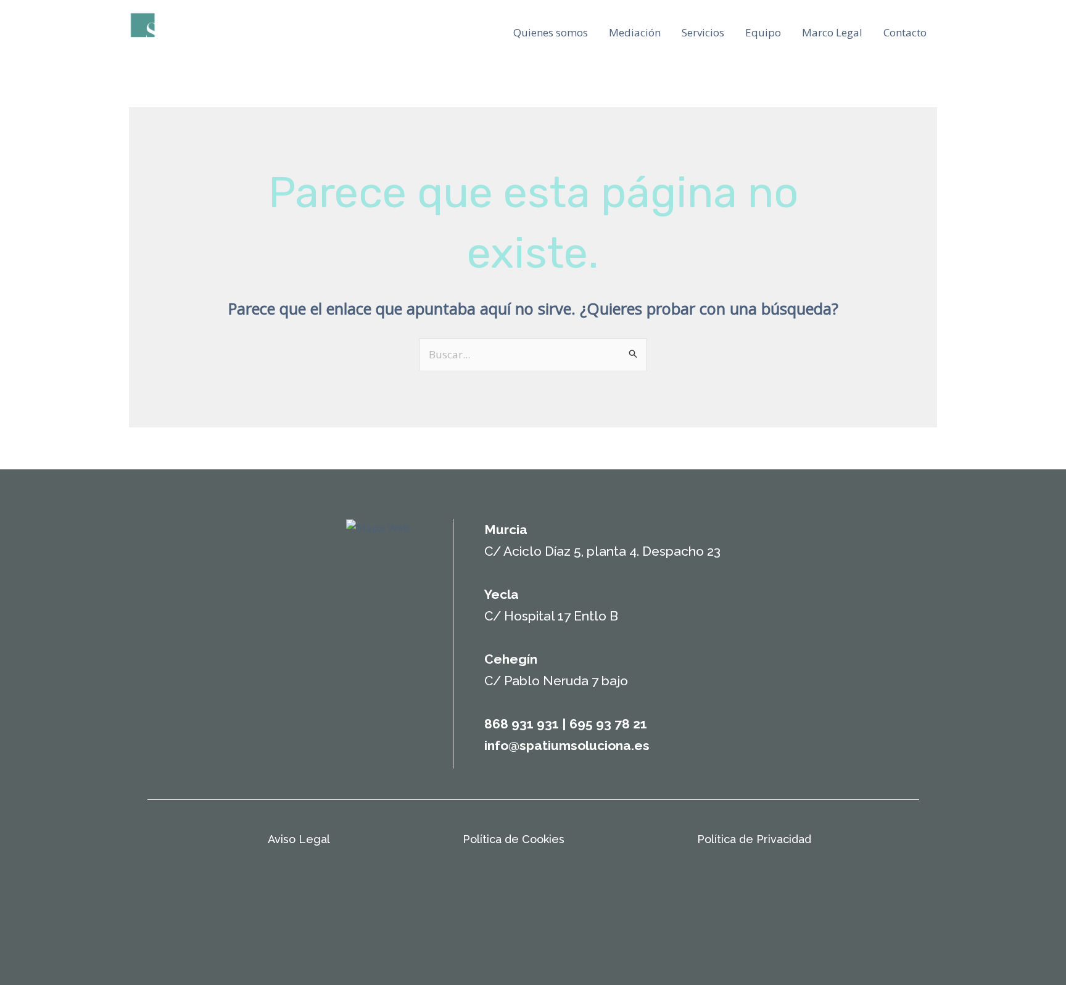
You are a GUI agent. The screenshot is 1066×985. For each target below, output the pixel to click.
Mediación (635, 32)
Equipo (763, 32)
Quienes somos (550, 32)
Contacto (905, 32)
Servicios (703, 32)
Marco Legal (832, 32)
